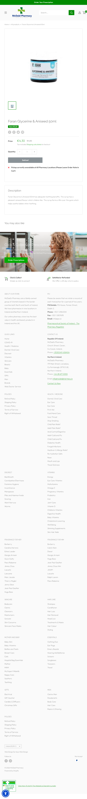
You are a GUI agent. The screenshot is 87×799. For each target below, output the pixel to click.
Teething (8, 682)
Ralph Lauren (52, 577)
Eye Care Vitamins (54, 480)
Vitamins (8, 357)
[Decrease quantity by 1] (19, 151)
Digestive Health (54, 514)
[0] (84, 12)
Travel (49, 667)
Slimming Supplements (56, 528)
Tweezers (51, 664)
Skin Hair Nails (53, 532)
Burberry (8, 544)
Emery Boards (53, 649)
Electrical (8, 694)
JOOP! (50, 570)
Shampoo (51, 604)
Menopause (9, 491)
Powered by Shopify (12, 771)
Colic (6, 656)
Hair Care (51, 705)
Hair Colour (52, 626)
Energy (50, 477)
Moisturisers (9, 615)
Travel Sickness (53, 465)
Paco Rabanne (10, 562)
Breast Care (9, 653)
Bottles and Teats (11, 649)
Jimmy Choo (9, 566)
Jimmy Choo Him (54, 566)
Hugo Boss (9, 592)
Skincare (8, 361)
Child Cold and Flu (54, 439)
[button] (5, 793)
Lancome (8, 573)
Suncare (8, 619)
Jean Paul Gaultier (12, 588)
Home (7, 24)
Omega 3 (51, 488)
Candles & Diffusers (12, 702)
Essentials (8, 372)
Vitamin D (51, 506)
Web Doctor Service (13, 386)
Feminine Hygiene (12, 484)
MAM (7, 667)
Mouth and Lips (53, 461)
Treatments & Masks (55, 622)
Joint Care (51, 502)
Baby (7, 368)
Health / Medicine (12, 346)
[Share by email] (22, 132)
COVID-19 (8, 342)
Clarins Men (52, 694)
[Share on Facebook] (9, 132)
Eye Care (51, 406)
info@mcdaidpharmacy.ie (63, 379)
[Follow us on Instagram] (10, 760)
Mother (8, 664)
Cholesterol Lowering (56, 521)
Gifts (6, 375)
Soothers (8, 678)
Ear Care (51, 402)
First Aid (50, 410)
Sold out (25, 160)
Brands (7, 383)
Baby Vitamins (53, 517)
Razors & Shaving (54, 709)
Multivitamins (52, 484)
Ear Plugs (51, 645)
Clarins (7, 607)
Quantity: (12, 151)
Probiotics (51, 495)
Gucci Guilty (9, 559)
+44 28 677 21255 (61, 374)
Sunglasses (51, 660)
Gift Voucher (10, 698)
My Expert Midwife (12, 671)
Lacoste (8, 570)
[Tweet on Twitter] (18, 132)
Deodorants (52, 698)
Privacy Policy (10, 406)
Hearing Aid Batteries (56, 653)
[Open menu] (6, 13)
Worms (7, 506)
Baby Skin (8, 642)
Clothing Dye (52, 642)
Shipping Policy (10, 402)
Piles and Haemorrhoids (14, 495)
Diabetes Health (53, 443)
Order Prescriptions (16, 260)
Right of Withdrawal (13, 413)
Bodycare (8, 604)
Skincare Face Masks (13, 626)
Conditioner (52, 607)
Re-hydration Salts (54, 454)
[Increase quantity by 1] (34, 151)
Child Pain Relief (53, 424)
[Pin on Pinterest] (14, 132)
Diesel (49, 551)
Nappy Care (9, 675)
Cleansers (9, 611)
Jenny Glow (9, 584)
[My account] (80, 12)
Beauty (7, 364)
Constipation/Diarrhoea (14, 480)
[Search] (71, 12)
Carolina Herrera (11, 548)
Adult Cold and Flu (54, 435)
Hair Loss (51, 611)
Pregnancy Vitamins (55, 491)
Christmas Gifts (11, 705)
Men (6, 379)
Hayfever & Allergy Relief (57, 450)
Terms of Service (11, 410)
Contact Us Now (54, 383)
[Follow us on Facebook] (6, 760)
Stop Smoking (52, 421)
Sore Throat (52, 417)
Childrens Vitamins (54, 510)
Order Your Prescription (43, 2)
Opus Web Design (22, 752)
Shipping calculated (34, 144)
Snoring (8, 499)
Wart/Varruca (10, 502)
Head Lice (51, 619)
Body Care (51, 702)
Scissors (50, 656)
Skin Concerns (10, 622)
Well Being (51, 525)
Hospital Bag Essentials (14, 660)
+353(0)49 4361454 (62, 352)
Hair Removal (52, 615)
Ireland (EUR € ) (11, 746)
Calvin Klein (52, 548)
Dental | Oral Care (12, 350)
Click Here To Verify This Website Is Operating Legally (37, 786)
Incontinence (10, 488)
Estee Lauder (10, 551)
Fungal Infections (54, 446)
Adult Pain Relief (53, 428)
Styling (50, 630)
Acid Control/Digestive (56, 432)
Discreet (8, 353)
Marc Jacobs (10, 577)
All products (15, 24)
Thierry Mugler (11, 581)
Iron (49, 499)
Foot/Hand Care (54, 413)
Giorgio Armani (11, 555)
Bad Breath (9, 477)
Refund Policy (10, 399)
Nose (49, 457)
